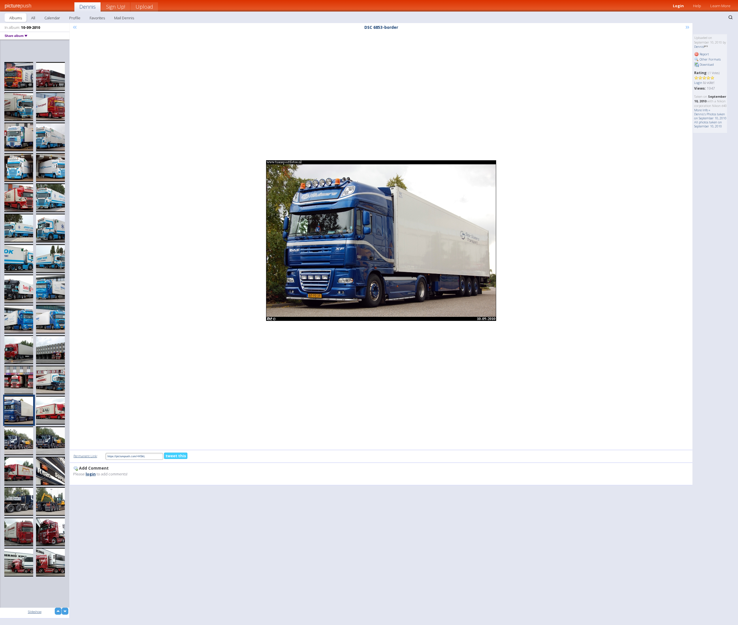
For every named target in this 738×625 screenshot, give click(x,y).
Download (706, 64)
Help (697, 5)
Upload (144, 6)
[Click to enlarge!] (381, 240)
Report (704, 54)
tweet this (175, 455)
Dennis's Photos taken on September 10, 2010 (710, 116)
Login (678, 5)
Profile (74, 17)
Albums (15, 17)
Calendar (52, 17)
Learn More (720, 5)
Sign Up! (115, 6)
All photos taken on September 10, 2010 (708, 124)
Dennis (87, 6)
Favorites (97, 17)
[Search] (730, 17)
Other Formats (710, 59)
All (33, 17)
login (91, 474)
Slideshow (35, 611)
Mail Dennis (124, 17)
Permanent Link (85, 456)
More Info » (702, 110)
